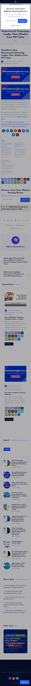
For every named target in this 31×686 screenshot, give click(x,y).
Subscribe (23, 21)
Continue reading (15, 25)
